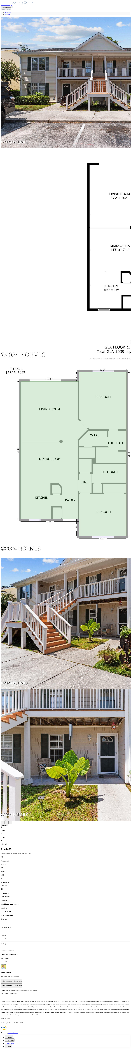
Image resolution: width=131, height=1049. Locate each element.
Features (7, 14)
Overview (8, 12)
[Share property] (10, 822)
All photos (4, 825)
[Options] (3, 822)
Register (8, 9)
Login (3, 9)
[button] (65, 82)
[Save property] (6, 822)
